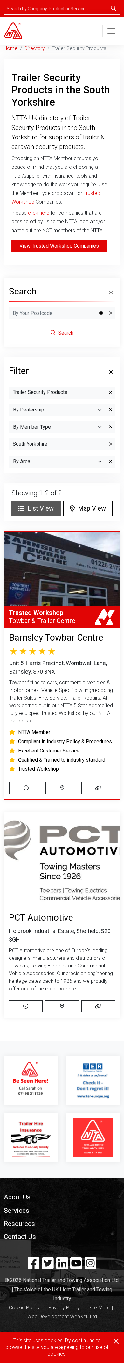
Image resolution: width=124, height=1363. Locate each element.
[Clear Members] (110, 427)
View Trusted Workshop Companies (59, 246)
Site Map (98, 1308)
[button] (62, 1197)
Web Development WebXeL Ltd (62, 1317)
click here (38, 213)
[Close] (116, 1341)
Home (10, 48)
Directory (34, 48)
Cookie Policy (24, 1308)
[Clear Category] (110, 393)
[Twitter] (48, 1266)
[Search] (113, 9)
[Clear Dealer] (110, 410)
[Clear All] (110, 293)
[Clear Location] (110, 313)
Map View (90, 508)
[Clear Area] (110, 462)
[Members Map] (62, 788)
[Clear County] (110, 444)
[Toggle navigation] (111, 31)
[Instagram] (90, 1266)
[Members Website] (98, 788)
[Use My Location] (101, 313)
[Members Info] (26, 788)
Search (65, 333)
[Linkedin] (62, 1266)
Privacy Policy (64, 1308)
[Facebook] (33, 1266)
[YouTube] (76, 1266)
